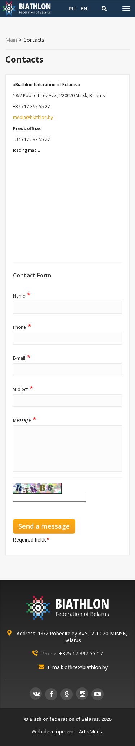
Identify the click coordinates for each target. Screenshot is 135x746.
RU (72, 8)
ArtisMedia (91, 731)
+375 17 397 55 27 (81, 653)
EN (84, 8)
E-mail (22, 358)
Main (11, 40)
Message (24, 420)
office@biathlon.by (86, 667)
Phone (22, 327)
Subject (23, 389)
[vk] (36, 693)
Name (22, 296)
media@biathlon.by (33, 117)
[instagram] (82, 693)
